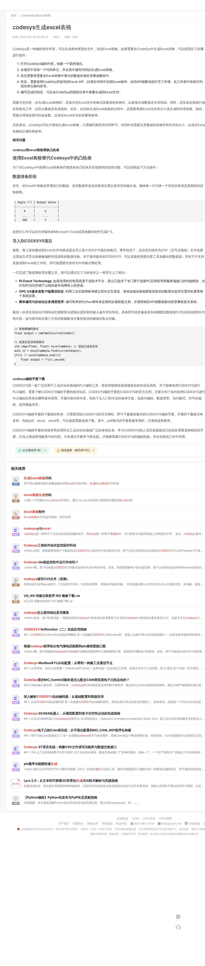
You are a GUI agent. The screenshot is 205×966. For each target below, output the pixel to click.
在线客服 (194, 823)
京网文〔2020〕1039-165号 (96, 829)
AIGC (56, 37)
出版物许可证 (128, 833)
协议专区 (121, 823)
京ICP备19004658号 (66, 829)
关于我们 (63, 823)
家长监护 (184, 829)
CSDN (135, 818)
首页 (13, 15)
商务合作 (92, 823)
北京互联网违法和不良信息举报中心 (158, 829)
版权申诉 (114, 833)
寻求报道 (107, 823)
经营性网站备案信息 (125, 829)
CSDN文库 (149, 818)
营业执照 (143, 833)
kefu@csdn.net (171, 823)
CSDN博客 (165, 818)
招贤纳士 (78, 823)
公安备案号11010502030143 (37, 829)
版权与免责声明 (98, 833)
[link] (13, 15)
